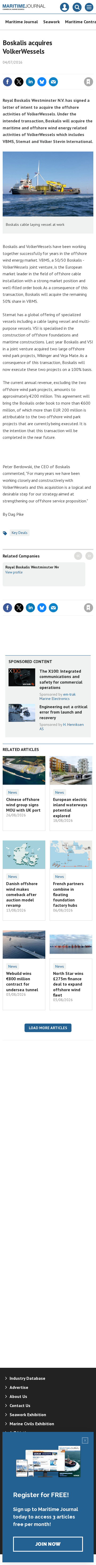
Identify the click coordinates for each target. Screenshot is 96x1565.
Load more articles (48, 1027)
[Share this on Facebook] (7, 82)
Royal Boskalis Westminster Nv (32, 567)
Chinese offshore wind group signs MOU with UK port (23, 805)
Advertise (19, 1387)
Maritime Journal (21, 21)
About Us (18, 1396)
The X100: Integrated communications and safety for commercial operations (60, 679)
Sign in (25, 70)
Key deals (19, 532)
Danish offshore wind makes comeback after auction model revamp (22, 894)
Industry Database (27, 1378)
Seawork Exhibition (28, 1414)
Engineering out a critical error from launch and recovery (63, 712)
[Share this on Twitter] (19, 82)
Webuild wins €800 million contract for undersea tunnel (22, 981)
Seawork (51, 21)
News (12, 792)
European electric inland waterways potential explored (70, 807)
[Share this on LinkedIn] (30, 82)
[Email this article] (53, 82)
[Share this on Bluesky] (42, 82)
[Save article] (88, 82)
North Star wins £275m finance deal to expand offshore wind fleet (68, 984)
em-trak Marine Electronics (57, 696)
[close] (92, 70)
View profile (14, 572)
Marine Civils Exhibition (32, 1423)
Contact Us (20, 1405)
